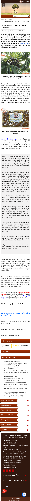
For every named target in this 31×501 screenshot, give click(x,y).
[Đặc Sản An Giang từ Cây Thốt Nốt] (15, 14)
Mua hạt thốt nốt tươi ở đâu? (11, 380)
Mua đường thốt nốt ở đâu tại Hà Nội (13, 396)
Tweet (12, 30)
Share (4, 30)
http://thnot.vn (12, 467)
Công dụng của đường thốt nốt (12, 361)
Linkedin (21, 30)
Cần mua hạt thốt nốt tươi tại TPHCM (13, 378)
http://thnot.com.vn (13, 465)
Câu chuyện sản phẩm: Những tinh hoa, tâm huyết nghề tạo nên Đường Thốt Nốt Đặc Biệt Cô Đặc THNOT (15, 372)
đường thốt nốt (24, 43)
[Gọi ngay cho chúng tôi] (16, 491)
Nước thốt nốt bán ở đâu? (10, 376)
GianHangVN (19, 500)
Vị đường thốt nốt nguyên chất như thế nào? (15, 382)
